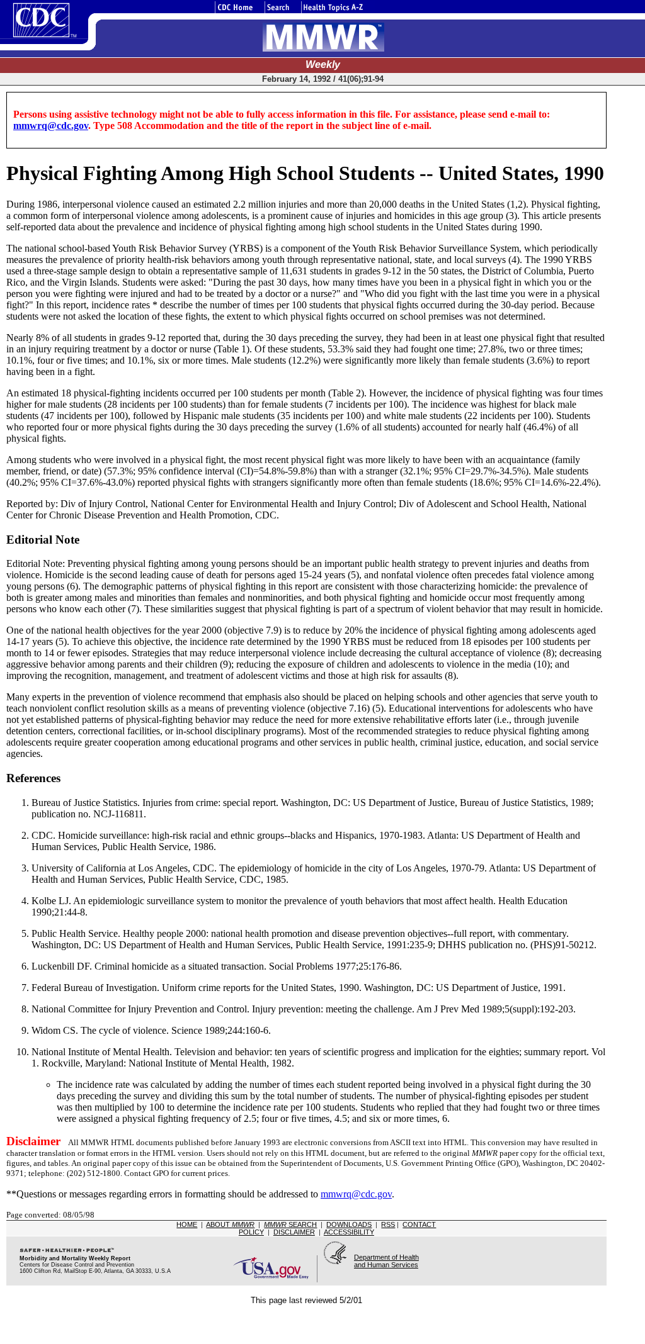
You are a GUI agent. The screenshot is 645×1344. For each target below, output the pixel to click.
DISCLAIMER (294, 1232)
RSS (388, 1224)
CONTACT (419, 1224)
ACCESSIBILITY (349, 1232)
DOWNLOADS (349, 1224)
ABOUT (230, 1224)
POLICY (251, 1232)
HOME (186, 1224)
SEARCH (290, 1224)
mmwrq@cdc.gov (50, 125)
